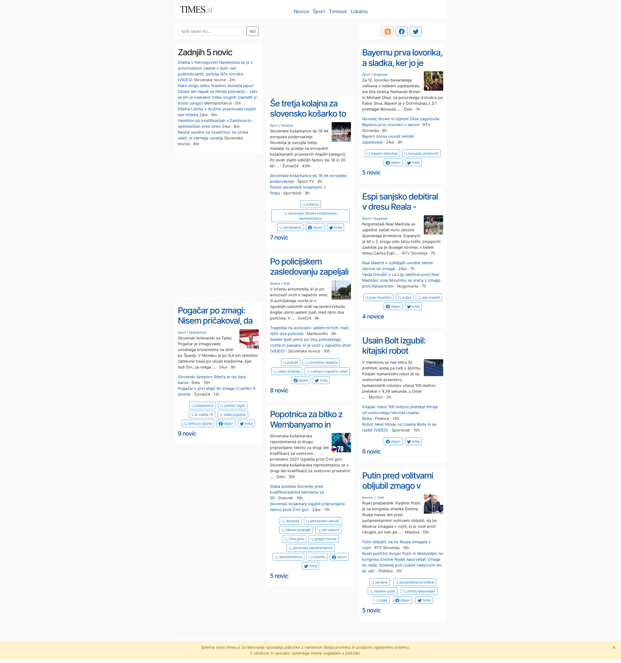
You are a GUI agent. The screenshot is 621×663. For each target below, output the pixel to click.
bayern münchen (384, 153)
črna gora (296, 539)
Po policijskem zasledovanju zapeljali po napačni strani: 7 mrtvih (309, 276)
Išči (253, 31)
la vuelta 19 (203, 414)
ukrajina (381, 582)
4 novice (373, 316)
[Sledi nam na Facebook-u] (402, 31)
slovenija (292, 521)
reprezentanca (290, 557)
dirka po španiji (199, 423)
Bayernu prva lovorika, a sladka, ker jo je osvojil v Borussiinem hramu (402, 67)
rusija (382, 600)
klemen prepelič (298, 530)
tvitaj (415, 162)
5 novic (371, 172)
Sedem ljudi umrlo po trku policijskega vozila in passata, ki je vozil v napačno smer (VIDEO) (310, 345)
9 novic (187, 433)
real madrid (430, 297)
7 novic (279, 237)
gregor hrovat (325, 539)
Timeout (338, 11)
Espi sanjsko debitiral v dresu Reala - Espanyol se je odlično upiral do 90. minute (401, 211)
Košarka (287, 125)
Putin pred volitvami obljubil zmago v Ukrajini (397, 485)
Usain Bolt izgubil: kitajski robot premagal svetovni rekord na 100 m (395, 355)
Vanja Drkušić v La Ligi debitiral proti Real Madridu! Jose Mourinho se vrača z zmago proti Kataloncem (401, 280)
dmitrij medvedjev (420, 591)
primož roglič (234, 405)
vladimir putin (384, 591)
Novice (301, 11)
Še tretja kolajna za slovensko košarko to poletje (308, 113)
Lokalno (359, 11)
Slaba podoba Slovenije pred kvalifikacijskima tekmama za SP (297, 492)
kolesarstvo (204, 405)
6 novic (371, 451)
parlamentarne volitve (416, 582)
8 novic (279, 390)
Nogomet (380, 74)
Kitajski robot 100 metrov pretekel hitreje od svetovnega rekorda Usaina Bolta (400, 412)
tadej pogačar (234, 414)
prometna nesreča (323, 362)
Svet (286, 283)
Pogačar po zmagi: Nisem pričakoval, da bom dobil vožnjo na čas (215, 325)
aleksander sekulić (324, 521)
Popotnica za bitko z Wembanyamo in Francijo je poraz (306, 424)
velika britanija (288, 371)
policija (292, 362)
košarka (312, 204)
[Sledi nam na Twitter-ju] (416, 31)
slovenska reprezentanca (312, 548)
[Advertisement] (310, 57)
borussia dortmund (423, 153)
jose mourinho (379, 297)
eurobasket (291, 227)
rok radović (329, 530)
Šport (319, 11)
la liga (406, 297)
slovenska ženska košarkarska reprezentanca (312, 215)
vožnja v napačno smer (329, 371)
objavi (395, 162)
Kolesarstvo (197, 332)
